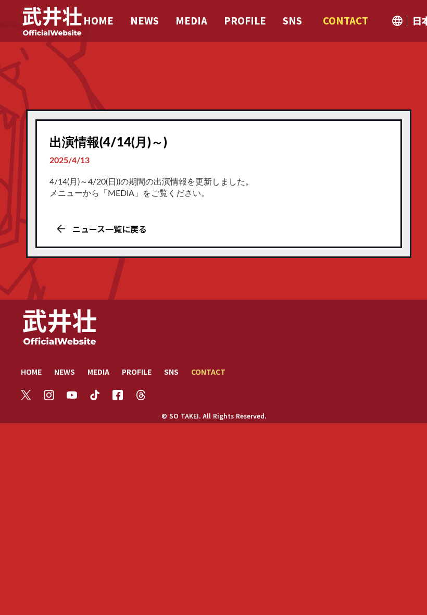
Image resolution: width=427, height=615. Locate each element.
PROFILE (137, 371)
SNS (171, 371)
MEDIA (98, 371)
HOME (31, 371)
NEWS (64, 371)
